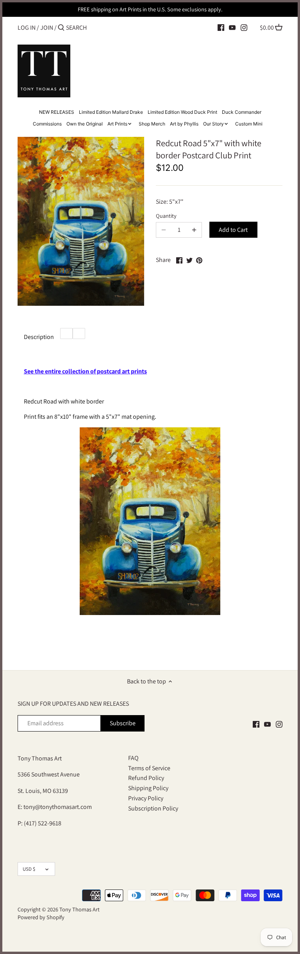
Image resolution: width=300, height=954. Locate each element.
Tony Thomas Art (79, 909)
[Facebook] (221, 27)
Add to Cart (233, 230)
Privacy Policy (145, 798)
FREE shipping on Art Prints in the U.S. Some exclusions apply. (150, 9)
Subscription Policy (153, 808)
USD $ (29, 869)
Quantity (166, 215)
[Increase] (194, 229)
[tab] (66, 333)
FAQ (133, 758)
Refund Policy (146, 778)
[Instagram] (244, 27)
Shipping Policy (148, 788)
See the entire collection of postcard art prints (85, 371)
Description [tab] (39, 337)
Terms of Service (149, 768)
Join (46, 27)
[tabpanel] (150, 498)
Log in (27, 27)
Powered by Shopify (41, 917)
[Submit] (61, 28)
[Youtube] (232, 27)
